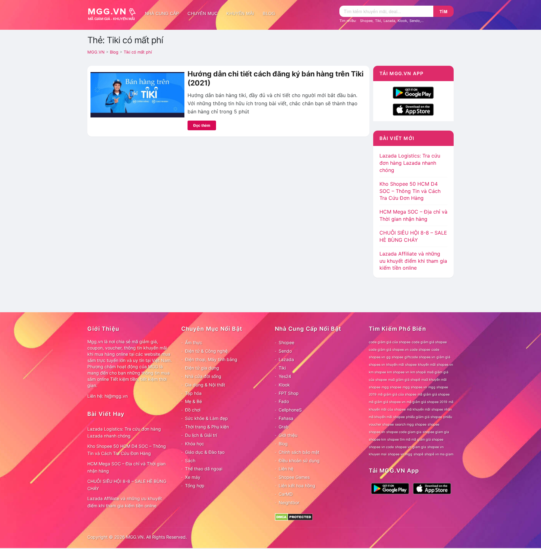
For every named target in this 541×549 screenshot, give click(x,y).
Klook (402, 20)
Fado (284, 401)
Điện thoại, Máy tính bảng (211, 359)
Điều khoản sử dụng (299, 460)
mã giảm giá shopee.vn (387, 402)
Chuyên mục (203, 13)
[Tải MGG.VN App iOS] (413, 109)
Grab (284, 426)
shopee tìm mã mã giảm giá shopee (415, 440)
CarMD (286, 494)
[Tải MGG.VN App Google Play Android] (413, 92)
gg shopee (394, 357)
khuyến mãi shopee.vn (435, 365)
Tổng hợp (194, 485)
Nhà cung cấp (162, 13)
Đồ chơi (192, 409)
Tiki (378, 20)
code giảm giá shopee (429, 342)
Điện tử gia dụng (202, 367)
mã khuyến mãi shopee (425, 409)
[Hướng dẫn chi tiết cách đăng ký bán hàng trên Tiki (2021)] (137, 94)
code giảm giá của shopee (389, 342)
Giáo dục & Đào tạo (204, 452)
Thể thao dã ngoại (203, 468)
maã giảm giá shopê (404, 380)
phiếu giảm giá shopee (424, 417)
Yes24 (285, 376)
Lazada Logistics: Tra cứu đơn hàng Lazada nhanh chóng (409, 163)
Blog (269, 13)
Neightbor (289, 502)
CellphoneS (290, 409)
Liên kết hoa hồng (297, 485)
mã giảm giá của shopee (397, 394)
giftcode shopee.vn (419, 357)
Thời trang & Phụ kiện (207, 426)
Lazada (389, 20)
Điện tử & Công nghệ (206, 351)
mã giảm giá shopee (434, 394)
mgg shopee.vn (415, 387)
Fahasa (286, 418)
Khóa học (194, 443)
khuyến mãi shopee (401, 365)
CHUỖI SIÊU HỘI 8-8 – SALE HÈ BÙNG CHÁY (126, 485)
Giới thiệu (288, 435)
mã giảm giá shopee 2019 (427, 402)
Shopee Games (294, 477)
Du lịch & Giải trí (201, 435)
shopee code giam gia (403, 432)
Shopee (366, 20)
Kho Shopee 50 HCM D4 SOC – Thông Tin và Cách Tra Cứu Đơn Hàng (410, 191)
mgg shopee (391, 387)
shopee (433, 424)
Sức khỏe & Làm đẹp (206, 418)
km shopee (377, 372)
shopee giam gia (436, 432)
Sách (190, 460)
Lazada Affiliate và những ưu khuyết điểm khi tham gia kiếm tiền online (413, 261)
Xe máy (192, 477)
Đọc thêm (201, 125)
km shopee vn (398, 372)
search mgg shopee (410, 424)
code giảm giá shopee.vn (389, 350)
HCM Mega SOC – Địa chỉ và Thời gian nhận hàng (126, 467)
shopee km (377, 440)
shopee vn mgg (400, 454)
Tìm (444, 11)
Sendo (415, 20)
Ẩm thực (193, 342)
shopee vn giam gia (410, 447)
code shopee (420, 350)
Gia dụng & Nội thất (205, 384)
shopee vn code (381, 447)
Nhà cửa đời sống (203, 376)
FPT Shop (289, 393)
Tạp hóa (193, 393)
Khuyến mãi (240, 13)
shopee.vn (377, 432)
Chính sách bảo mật (299, 452)
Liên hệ (286, 468)
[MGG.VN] (114, 13)
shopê (418, 454)
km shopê (418, 372)
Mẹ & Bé (193, 401)
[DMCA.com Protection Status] (294, 516)
